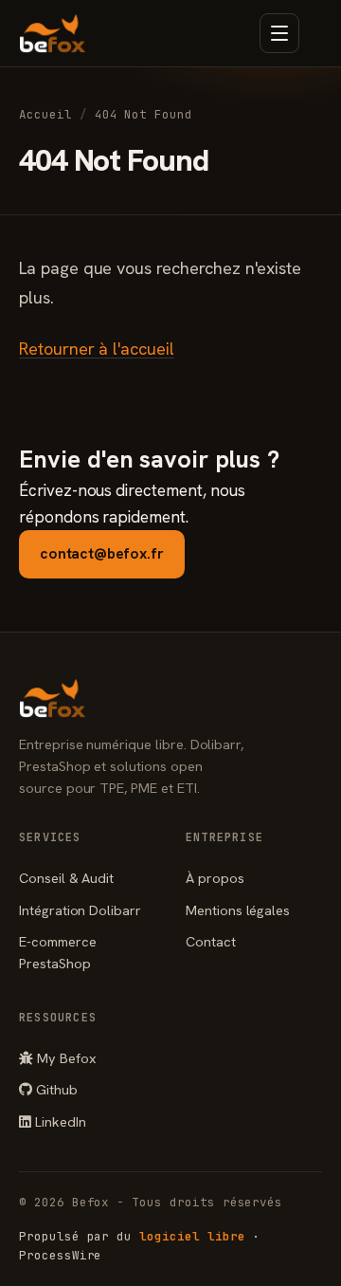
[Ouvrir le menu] (279, 33)
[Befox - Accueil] (52, 33)
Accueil (45, 114)
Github (55, 1089)
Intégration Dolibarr (80, 910)
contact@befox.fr (102, 553)
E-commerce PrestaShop (58, 952)
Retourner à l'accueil (96, 348)
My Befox (65, 1058)
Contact (211, 941)
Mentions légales (238, 910)
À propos (215, 878)
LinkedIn (58, 1121)
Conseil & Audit (66, 878)
